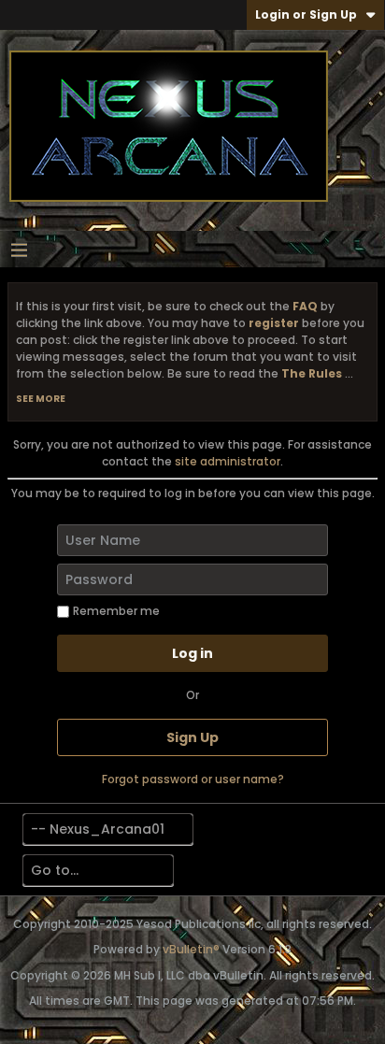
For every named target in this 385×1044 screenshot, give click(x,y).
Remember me (116, 611)
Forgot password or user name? (193, 779)
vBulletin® (191, 949)
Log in (192, 653)
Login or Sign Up (306, 14)
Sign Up (192, 737)
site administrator (227, 461)
